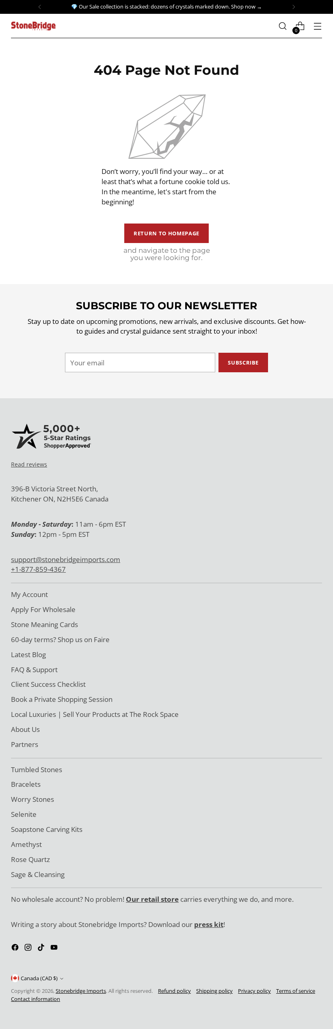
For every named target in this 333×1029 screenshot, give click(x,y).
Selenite (24, 814)
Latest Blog (28, 654)
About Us (25, 729)
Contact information (35, 999)
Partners (24, 744)
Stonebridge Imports (81, 990)
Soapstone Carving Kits (46, 829)
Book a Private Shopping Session (61, 699)
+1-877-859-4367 (38, 569)
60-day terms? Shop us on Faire (60, 639)
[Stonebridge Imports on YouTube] (55, 948)
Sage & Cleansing (38, 874)
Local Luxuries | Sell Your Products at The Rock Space (95, 714)
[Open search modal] (283, 26)
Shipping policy (214, 990)
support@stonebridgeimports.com (65, 559)
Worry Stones (32, 799)
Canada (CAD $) (39, 978)
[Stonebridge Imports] (33, 26)
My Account (29, 594)
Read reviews (29, 464)
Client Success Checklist (48, 684)
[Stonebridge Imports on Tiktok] (42, 948)
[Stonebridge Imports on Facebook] (16, 948)
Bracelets (26, 784)
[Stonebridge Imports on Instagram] (29, 948)
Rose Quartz (30, 859)
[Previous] (40, 7)
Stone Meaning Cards (44, 624)
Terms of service (295, 990)
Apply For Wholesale (43, 609)
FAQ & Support (34, 669)
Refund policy (174, 990)
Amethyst (26, 844)
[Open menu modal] (317, 26)
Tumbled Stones (36, 769)
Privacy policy (254, 990)
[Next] (294, 7)
